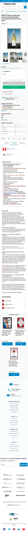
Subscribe (23, 464)
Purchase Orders (14, 407)
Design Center (14, 429)
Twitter (9, 529)
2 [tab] (14, 51)
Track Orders (14, 418)
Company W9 (14, 411)
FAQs (14, 437)
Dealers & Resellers (14, 422)
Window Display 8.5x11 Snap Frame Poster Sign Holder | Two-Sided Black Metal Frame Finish (7, 333)
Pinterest (14, 529)
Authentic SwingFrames (14, 433)
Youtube (23, 529)
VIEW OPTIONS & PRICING (7, 344)
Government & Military (14, 409)
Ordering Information (14, 401)
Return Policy (14, 424)
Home (2, 11)
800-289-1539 (9, 1)
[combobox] (14, 7)
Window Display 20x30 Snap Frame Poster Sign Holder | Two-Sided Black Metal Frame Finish (13, 363)
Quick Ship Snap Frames (11, 11)
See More (3, 110)
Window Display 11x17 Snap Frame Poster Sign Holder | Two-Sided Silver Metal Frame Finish (20, 333)
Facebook (4, 529)
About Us (14, 442)
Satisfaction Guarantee (14, 446)
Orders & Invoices (14, 420)
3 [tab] (16, 51)
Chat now (15, 97)
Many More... (4, 120)
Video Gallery (14, 435)
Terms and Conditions (14, 450)
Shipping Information (14, 405)
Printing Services (14, 431)
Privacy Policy (14, 448)
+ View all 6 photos (5, 63)
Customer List (14, 444)
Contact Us (24, 1)
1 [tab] (12, 51)
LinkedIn (19, 529)
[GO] (25, 7)
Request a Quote (14, 403)
